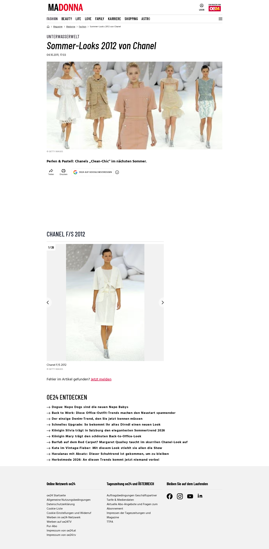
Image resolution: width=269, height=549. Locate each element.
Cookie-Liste (55, 508)
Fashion (52, 18)
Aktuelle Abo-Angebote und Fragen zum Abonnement (132, 506)
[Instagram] (180, 496)
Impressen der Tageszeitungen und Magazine (129, 515)
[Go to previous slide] (47, 302)
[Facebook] (170, 496)
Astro (145, 18)
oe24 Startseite (56, 495)
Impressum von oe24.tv (61, 535)
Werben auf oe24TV (59, 522)
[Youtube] (190, 496)
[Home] (48, 26)
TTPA (110, 522)
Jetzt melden (101, 379)
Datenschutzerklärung (61, 504)
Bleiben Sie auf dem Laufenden (187, 484)
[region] (105, 307)
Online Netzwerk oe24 (61, 484)
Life (78, 18)
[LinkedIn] (200, 496)
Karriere (114, 18)
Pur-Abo (52, 526)
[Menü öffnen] (220, 18)
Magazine (58, 26)
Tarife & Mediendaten (120, 500)
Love (88, 18)
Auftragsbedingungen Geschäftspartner (132, 495)
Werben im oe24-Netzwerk (64, 517)
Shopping (131, 18)
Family (99, 18)
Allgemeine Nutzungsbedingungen (69, 500)
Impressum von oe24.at (61, 530)
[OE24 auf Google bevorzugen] (117, 172)
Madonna (70, 26)
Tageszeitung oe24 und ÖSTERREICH (130, 484)
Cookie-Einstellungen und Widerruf (69, 513)
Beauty (66, 18)
